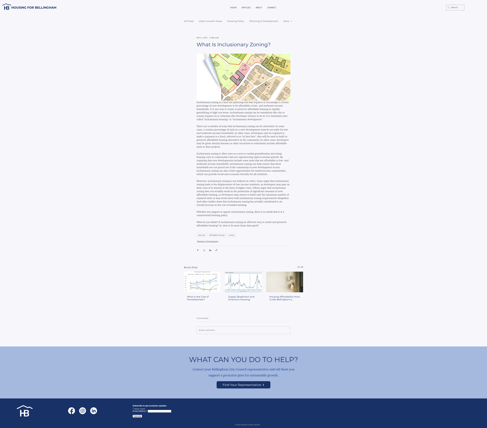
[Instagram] (82, 410)
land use (201, 235)
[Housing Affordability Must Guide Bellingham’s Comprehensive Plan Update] (284, 282)
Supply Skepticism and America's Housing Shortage (241, 298)
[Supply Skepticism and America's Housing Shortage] (243, 282)
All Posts (189, 21)
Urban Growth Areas (210, 21)
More (286, 21)
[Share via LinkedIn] (210, 250)
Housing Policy (235, 21)
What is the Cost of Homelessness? (198, 298)
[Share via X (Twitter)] (204, 250)
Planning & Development (263, 21)
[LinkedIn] (93, 410)
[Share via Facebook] (198, 250)
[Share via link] (216, 250)
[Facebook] (71, 410)
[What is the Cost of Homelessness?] (202, 282)
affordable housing (216, 235)
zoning (231, 235)
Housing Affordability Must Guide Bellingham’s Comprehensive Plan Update (284, 298)
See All (300, 267)
